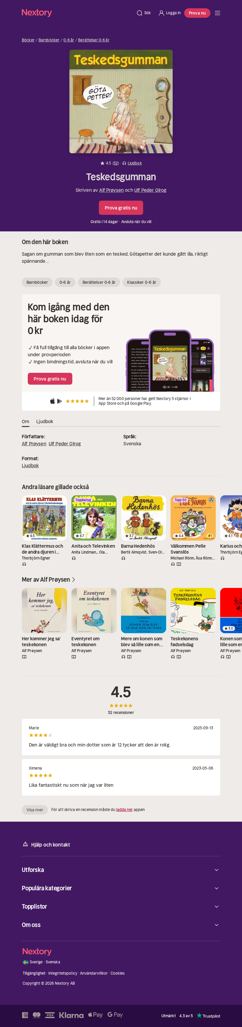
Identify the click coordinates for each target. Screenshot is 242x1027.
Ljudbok (30, 465)
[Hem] (77, 13)
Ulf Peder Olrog (150, 190)
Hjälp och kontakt (50, 844)
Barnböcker (49, 40)
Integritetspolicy (62, 973)
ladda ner (124, 809)
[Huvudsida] (217, 13)
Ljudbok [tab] (44, 421)
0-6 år (68, 40)
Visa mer (35, 809)
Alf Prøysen (111, 190)
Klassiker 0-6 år (141, 282)
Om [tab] (25, 421)
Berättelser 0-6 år (93, 40)
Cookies (118, 973)
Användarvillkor (94, 973)
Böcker (28, 40)
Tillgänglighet (34, 973)
